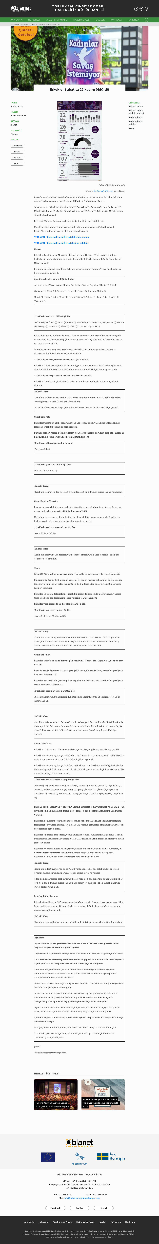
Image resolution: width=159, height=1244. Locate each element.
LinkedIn (16, 157)
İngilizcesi (98, 191)
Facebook (17, 145)
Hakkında (133, 20)
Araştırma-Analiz (56, 20)
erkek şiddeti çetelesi (136, 122)
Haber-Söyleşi (81, 20)
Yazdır (15, 163)
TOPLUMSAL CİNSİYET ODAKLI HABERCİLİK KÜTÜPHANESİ (79, 8)
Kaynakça (116, 20)
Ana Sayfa (16, 20)
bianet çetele (136, 106)
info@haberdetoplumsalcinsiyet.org (82, 1198)
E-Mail (103, 1208)
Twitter (16, 151)
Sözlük (100, 20)
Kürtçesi (109, 191)
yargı (132, 128)
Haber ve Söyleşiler (85, 1222)
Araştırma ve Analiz (62, 1222)
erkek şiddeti (136, 117)
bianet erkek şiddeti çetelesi (136, 111)
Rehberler (34, 20)
